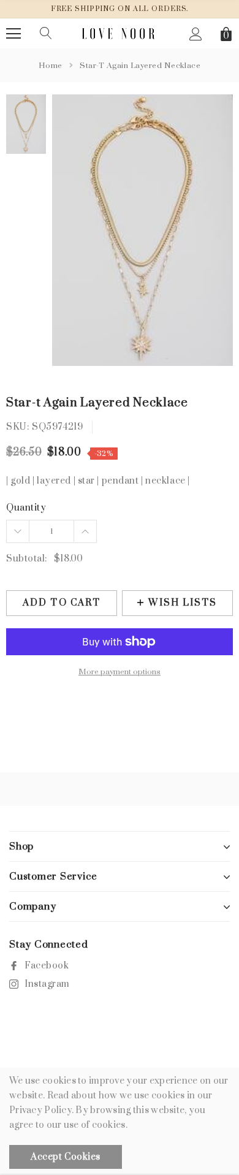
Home (51, 65)
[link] (26, 124)
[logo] (120, 33)
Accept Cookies (66, 1157)
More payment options (119, 672)
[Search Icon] (46, 34)
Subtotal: (26, 559)
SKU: (17, 427)
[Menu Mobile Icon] (13, 33)
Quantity (26, 508)
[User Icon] (195, 34)
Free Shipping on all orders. (120, 8)
